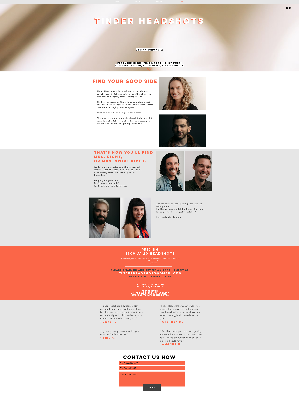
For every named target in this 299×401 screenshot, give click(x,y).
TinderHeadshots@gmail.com (150, 273)
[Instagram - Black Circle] (290, 8)
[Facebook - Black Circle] (287, 8)
